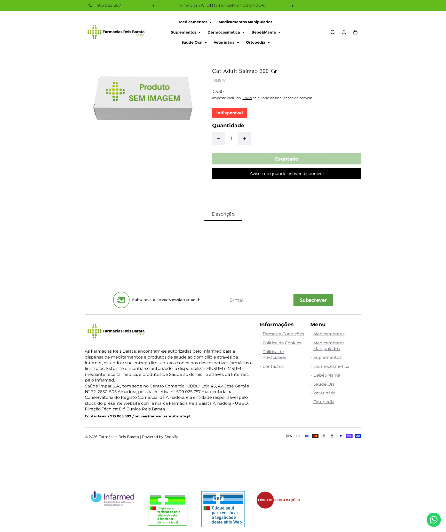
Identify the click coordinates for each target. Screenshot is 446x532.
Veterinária (225, 42)
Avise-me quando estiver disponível (287, 173)
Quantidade (228, 125)
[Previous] (154, 5)
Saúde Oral (192, 42)
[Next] (292, 5)
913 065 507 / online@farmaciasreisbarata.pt (150, 416)
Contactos (273, 366)
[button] (332, 32)
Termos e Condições (283, 333)
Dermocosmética (224, 32)
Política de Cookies (281, 342)
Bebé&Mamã (264, 32)
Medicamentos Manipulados (245, 22)
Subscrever (313, 300)
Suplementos (184, 32)
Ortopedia (256, 42)
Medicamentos (193, 22)
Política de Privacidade (274, 354)
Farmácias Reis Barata (119, 436)
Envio (247, 98)
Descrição (223, 214)
